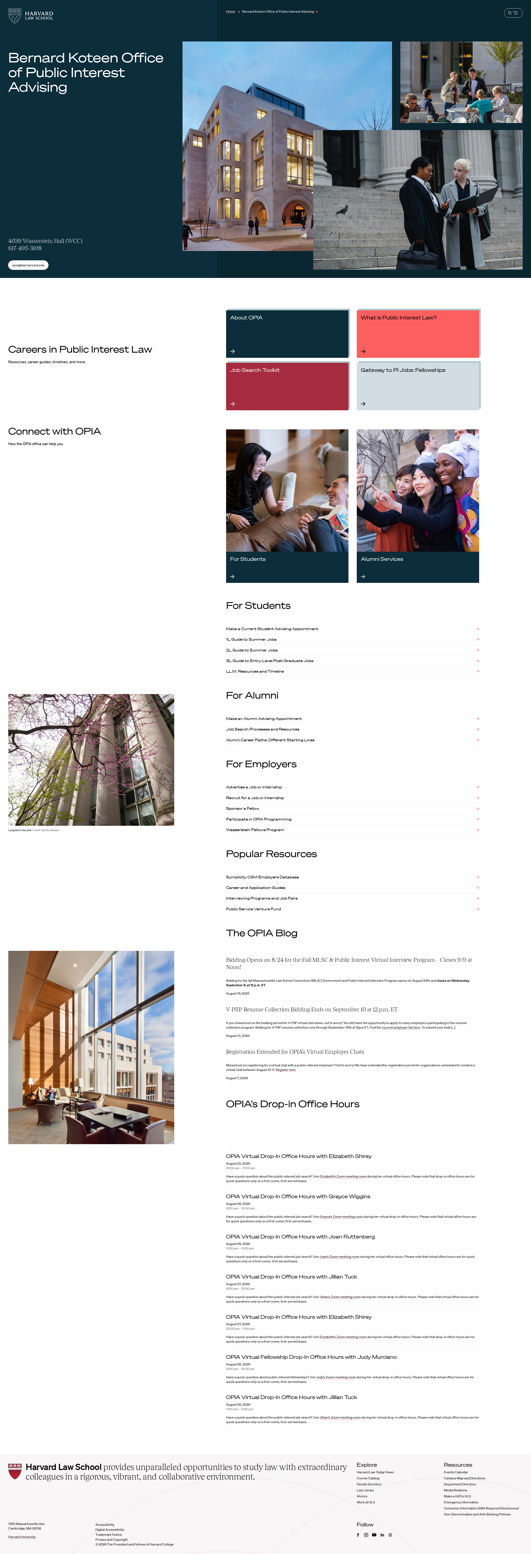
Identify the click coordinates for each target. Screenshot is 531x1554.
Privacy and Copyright (111, 1539)
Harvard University (22, 1537)
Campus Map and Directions (464, 1478)
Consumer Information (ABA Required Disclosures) (481, 1508)
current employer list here (401, 1027)
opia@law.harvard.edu (28, 265)
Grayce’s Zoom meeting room (341, 1216)
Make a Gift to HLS (457, 1496)
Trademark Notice (108, 1534)
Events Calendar (456, 1472)
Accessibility (104, 1524)
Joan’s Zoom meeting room (339, 1256)
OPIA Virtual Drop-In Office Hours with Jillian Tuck (291, 1277)
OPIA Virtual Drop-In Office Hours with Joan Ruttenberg (300, 1237)
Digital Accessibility (109, 1529)
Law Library (365, 1490)
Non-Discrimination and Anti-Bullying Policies (477, 1514)
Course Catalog (368, 1478)
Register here (286, 1070)
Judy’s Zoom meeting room (336, 1377)
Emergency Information (461, 1502)
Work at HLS (366, 1502)
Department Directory (460, 1484)
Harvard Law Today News (375, 1472)
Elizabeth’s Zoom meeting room (343, 1176)
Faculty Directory (369, 1484)
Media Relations (455, 1490)
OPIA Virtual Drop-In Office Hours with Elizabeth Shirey (299, 1156)
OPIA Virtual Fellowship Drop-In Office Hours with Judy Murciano (311, 1357)
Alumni (362, 1496)
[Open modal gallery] (91, 760)
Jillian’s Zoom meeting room (340, 1297)
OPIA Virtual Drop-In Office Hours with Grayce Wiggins (298, 1196)
